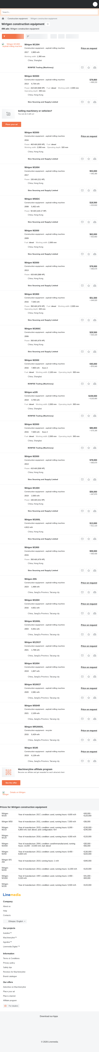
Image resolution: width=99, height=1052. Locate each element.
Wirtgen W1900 (31, 294)
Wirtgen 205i (30, 579)
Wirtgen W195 (31, 748)
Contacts (7, 915)
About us (7, 906)
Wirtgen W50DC (32, 199)
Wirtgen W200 (5, 869)
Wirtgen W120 (5, 836)
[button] (95, 4)
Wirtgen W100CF (32, 684)
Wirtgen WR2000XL (33, 727)
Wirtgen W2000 (31, 76)
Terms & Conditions (11, 958)
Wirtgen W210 (5, 828)
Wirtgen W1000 (5, 877)
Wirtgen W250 (5, 853)
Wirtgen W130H (32, 44)
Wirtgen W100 (5, 814)
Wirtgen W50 (7, 821)
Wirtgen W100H (32, 167)
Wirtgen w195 (31, 392)
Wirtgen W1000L (32, 519)
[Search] (95, 12)
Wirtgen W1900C (32, 329)
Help (5, 911)
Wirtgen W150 (5, 885)
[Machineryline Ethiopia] (18, 4)
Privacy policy (9, 963)
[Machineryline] (3, 18)
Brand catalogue (10, 976)
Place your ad (12, 124)
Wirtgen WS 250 (7, 861)
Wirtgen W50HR (32, 706)
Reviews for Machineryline (14, 972)
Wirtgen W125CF (32, 642)
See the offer (11, 783)
